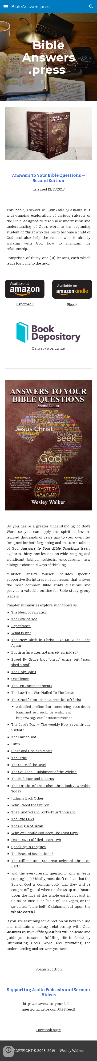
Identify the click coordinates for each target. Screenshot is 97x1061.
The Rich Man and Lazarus (32, 779)
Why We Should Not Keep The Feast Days (44, 833)
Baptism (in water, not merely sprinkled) (44, 652)
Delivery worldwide (48, 348)
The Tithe (19, 758)
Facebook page (48, 1030)
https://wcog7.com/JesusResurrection (44, 718)
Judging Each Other (27, 798)
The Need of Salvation (29, 612)
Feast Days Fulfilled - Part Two (36, 840)
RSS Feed (66, 1009)
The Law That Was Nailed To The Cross (42, 693)
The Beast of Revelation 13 (32, 854)
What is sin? (21, 633)
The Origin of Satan (27, 826)
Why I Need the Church (30, 805)
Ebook (72, 305)
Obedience (20, 679)
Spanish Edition (49, 969)
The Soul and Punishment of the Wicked (44, 772)
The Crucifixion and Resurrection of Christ (46, 700)
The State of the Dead (28, 765)
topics (67, 605)
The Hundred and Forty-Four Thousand (43, 812)
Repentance (21, 626)
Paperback (25, 304)
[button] (5, 6)
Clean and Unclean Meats (31, 751)
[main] (48, 57)
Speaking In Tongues (28, 847)
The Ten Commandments (31, 686)
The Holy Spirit (23, 672)
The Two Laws (22, 819)
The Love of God (24, 619)
